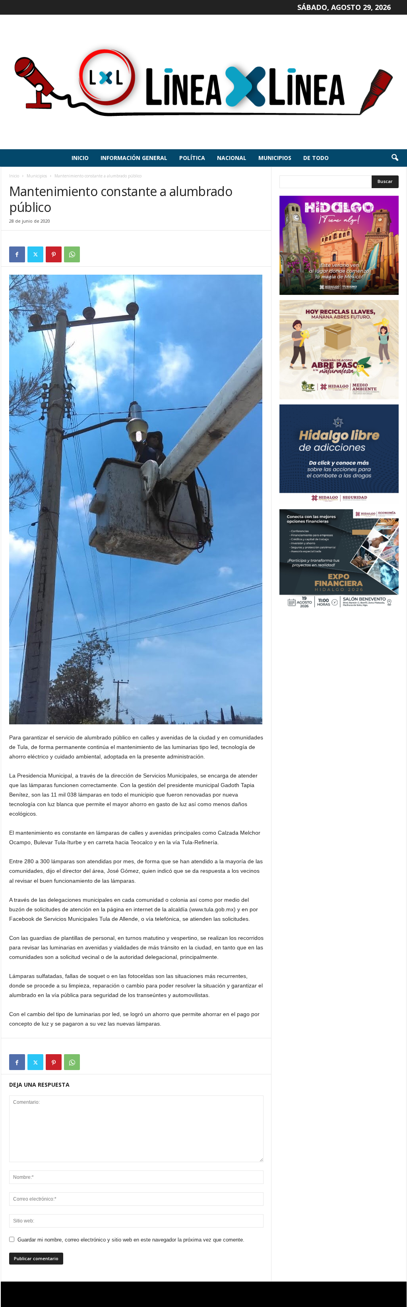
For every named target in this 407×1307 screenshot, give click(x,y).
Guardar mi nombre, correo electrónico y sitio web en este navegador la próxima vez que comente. (130, 1240)
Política (192, 158)
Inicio (80, 158)
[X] (35, 254)
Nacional (231, 158)
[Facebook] (17, 254)
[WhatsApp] (72, 254)
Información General (134, 158)
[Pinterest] (54, 254)
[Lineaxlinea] (203, 82)
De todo (316, 158)
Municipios (274, 158)
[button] (394, 158)
